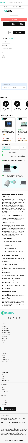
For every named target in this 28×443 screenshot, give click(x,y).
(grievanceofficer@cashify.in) (7, 425)
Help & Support (4, 384)
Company (3, 350)
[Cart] (27, 2)
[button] (19, 32)
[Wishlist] (24, 2)
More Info (3, 395)
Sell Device (3, 369)
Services (3, 323)
